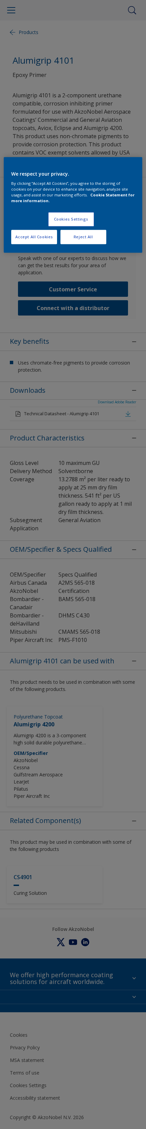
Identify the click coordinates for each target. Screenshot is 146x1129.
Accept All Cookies (34, 237)
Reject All (83, 237)
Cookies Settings (71, 219)
